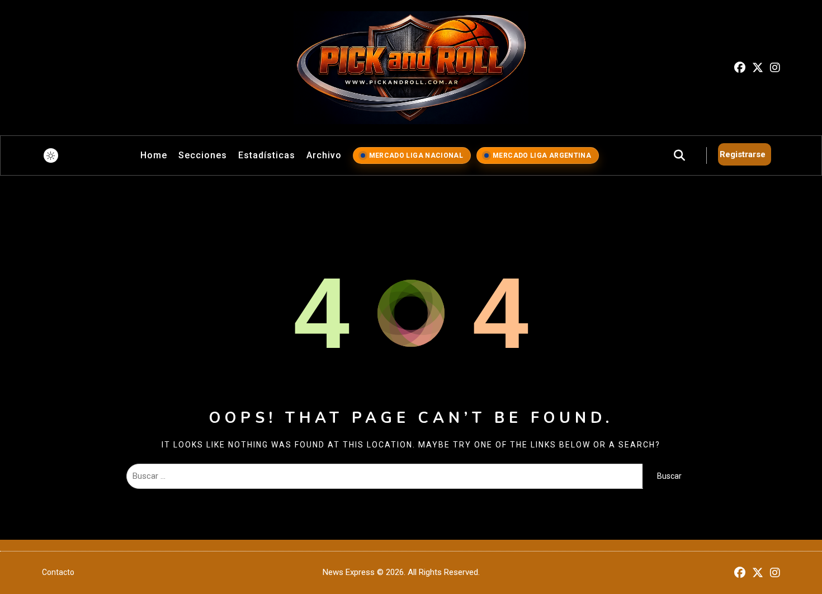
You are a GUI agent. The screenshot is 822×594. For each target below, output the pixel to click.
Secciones (202, 155)
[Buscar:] (384, 476)
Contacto (58, 572)
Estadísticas (266, 155)
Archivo (324, 155)
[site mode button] (51, 155)
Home (153, 155)
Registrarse (743, 154)
